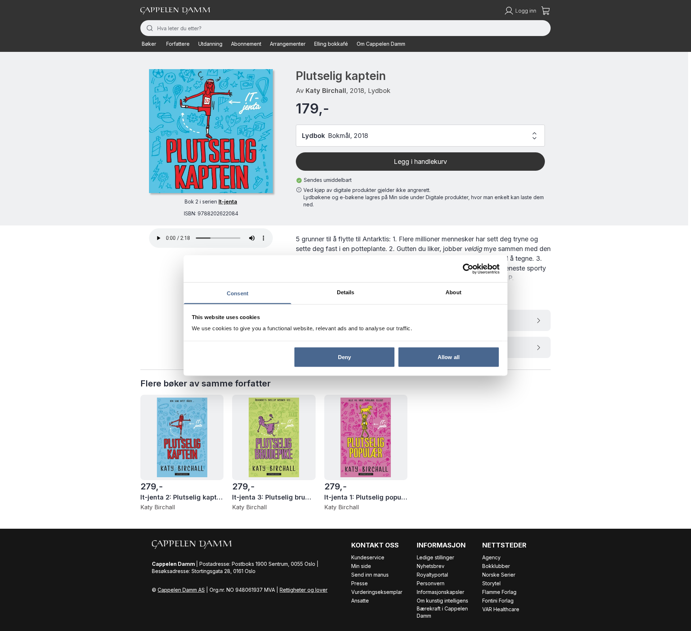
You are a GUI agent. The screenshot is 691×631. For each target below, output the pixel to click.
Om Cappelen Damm (381, 44)
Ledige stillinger (435, 557)
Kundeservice (367, 557)
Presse (359, 583)
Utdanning (210, 44)
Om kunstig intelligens (442, 601)
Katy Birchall (326, 90)
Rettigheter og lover (304, 590)
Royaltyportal (432, 575)
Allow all (449, 357)
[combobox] (345, 28)
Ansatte (360, 601)
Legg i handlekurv (420, 161)
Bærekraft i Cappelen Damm (442, 612)
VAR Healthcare (500, 609)
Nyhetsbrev (430, 566)
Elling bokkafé (331, 44)
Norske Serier (498, 575)
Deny (344, 357)
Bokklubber (496, 566)
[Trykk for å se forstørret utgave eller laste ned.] (211, 131)
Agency (491, 557)
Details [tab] (345, 292)
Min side (361, 566)
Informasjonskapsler (440, 592)
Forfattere (178, 44)
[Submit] (148, 28)
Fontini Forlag (498, 601)
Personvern (430, 583)
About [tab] (453, 292)
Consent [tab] (237, 293)
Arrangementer (288, 44)
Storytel (491, 583)
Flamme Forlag (499, 592)
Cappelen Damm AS (181, 590)
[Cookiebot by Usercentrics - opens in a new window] (468, 268)
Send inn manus (370, 575)
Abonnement (246, 44)
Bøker (149, 44)
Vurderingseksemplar (376, 592)
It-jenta (227, 201)
